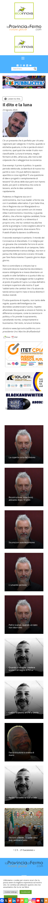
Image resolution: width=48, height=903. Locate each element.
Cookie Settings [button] (11, 892)
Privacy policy (10, 897)
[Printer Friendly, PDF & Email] (10, 337)
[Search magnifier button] (35, 69)
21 (21, 850)
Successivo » (29, 850)
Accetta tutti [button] (25, 892)
